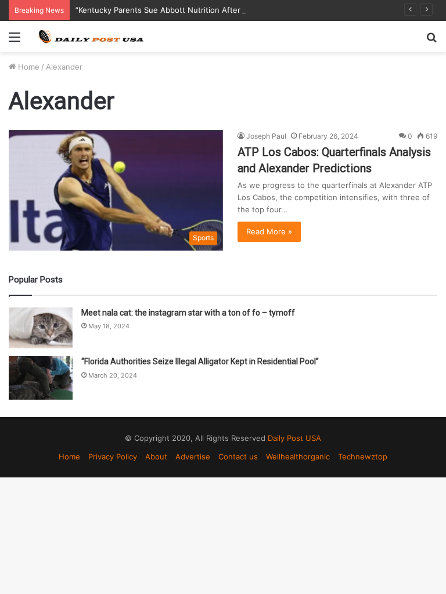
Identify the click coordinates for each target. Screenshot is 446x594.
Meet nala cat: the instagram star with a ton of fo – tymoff (188, 312)
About (156, 456)
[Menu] (14, 41)
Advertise (192, 456)
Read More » (269, 231)
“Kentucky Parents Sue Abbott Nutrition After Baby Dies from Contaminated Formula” (229, 10)
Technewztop (362, 456)
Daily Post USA (294, 438)
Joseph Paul (266, 136)
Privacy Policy (112, 456)
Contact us (238, 456)
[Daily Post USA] (90, 36)
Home (27, 66)
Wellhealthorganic (298, 456)
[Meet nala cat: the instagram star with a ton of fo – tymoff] (41, 328)
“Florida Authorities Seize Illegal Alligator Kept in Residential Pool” (200, 361)
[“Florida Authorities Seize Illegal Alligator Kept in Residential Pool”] (41, 378)
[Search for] (431, 41)
